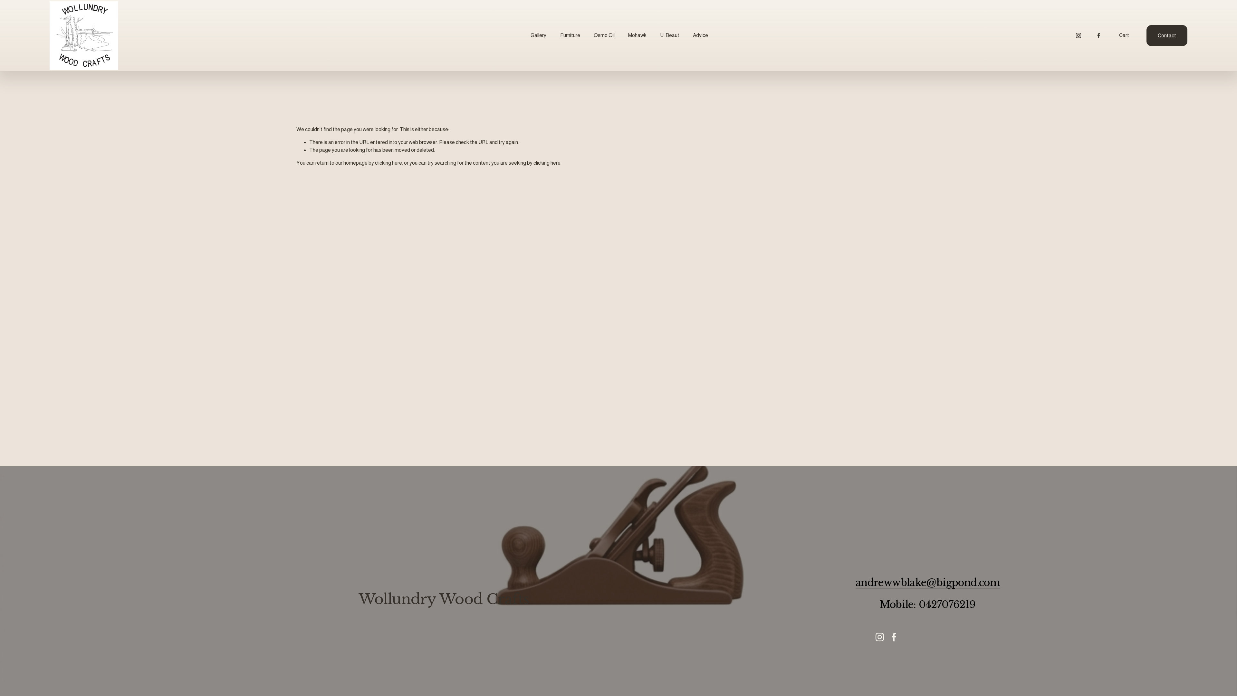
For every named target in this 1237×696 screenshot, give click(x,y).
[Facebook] (1099, 35)
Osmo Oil (604, 35)
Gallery (538, 35)
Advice (700, 35)
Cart (1124, 35)
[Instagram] (1078, 35)
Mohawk (637, 35)
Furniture (570, 35)
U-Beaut (669, 35)
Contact (1167, 35)
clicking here (388, 163)
